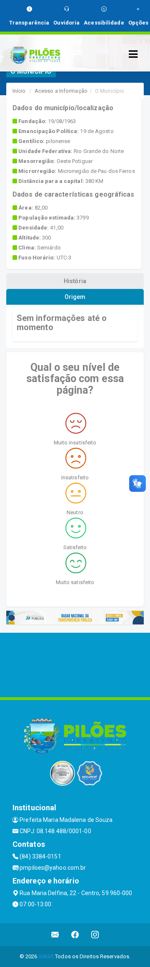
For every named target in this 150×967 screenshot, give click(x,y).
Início (19, 91)
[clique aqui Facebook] (75, 935)
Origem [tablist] (75, 297)
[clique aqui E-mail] (55, 935)
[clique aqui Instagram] (95, 935)
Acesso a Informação (61, 91)
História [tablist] (75, 281)
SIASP (46, 956)
